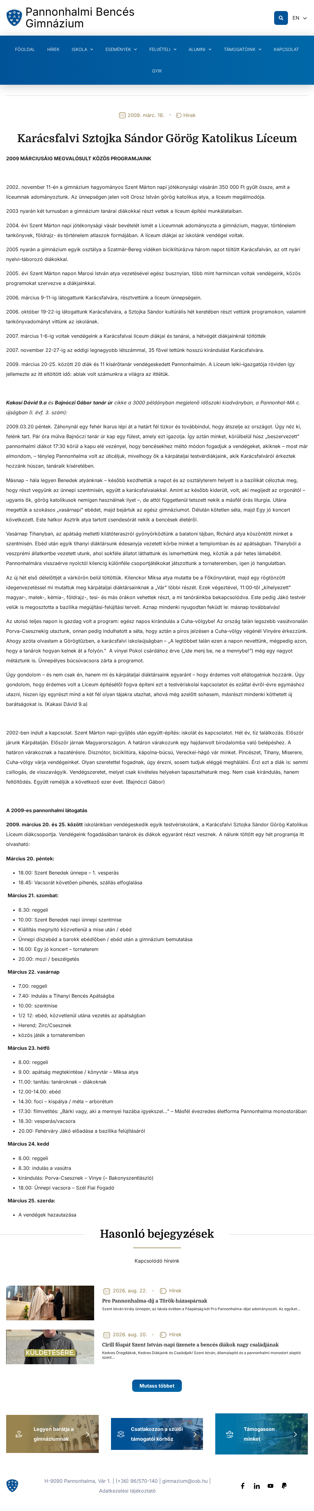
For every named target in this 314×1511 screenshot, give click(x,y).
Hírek (53, 49)
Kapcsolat (286, 49)
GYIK (157, 70)
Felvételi (159, 49)
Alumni (197, 49)
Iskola (79, 49)
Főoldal (25, 49)
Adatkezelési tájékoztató (127, 1491)
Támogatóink (239, 49)
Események (118, 49)
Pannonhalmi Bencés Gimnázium (80, 17)
